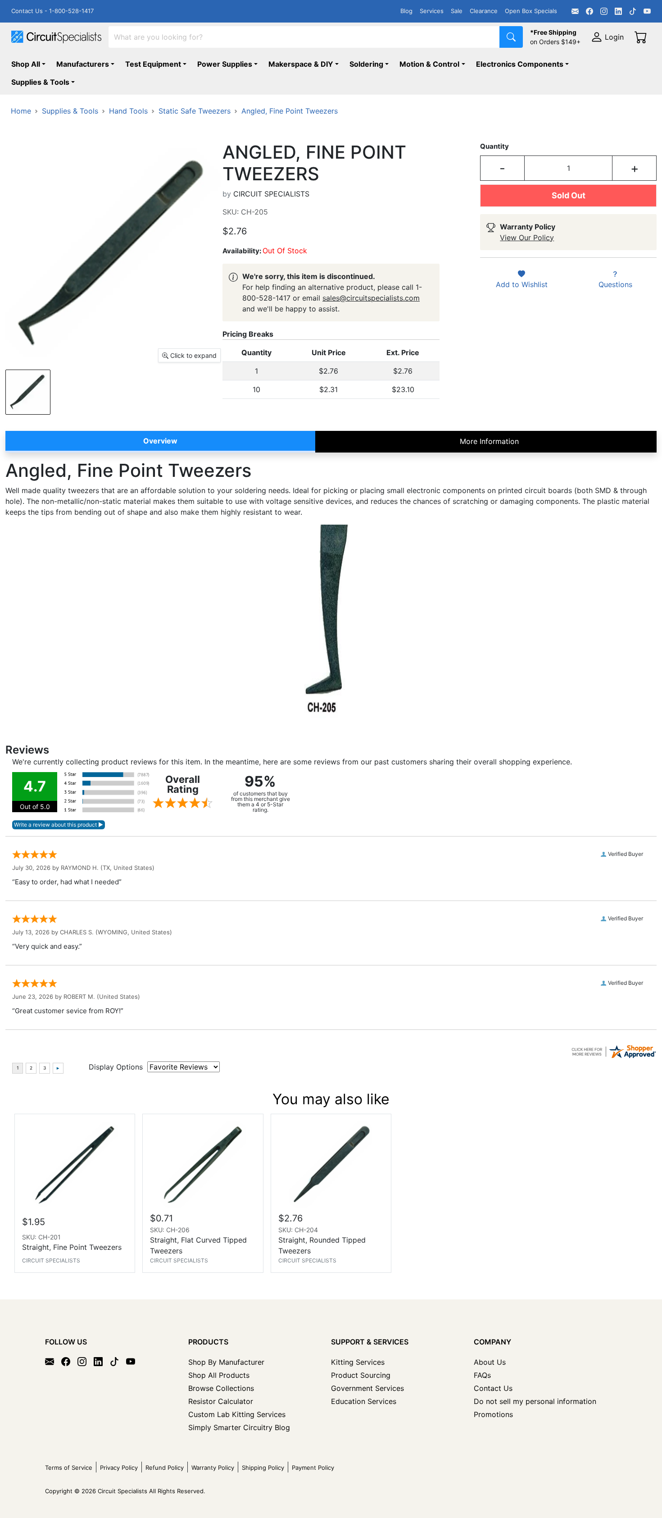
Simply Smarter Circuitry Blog (239, 1427)
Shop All (25, 64)
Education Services (363, 1401)
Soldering (366, 64)
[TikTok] (632, 11)
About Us (490, 1362)
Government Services (367, 1388)
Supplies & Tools (40, 82)
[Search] (511, 37)
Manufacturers (82, 64)
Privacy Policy (119, 1467)
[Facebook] (589, 11)
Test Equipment (153, 64)
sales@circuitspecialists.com (371, 297)
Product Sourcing (360, 1375)
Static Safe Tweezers (195, 110)
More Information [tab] (489, 441)
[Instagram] (604, 11)
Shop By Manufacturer (226, 1362)
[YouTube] (647, 11)
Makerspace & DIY (300, 64)
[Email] (575, 11)
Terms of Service (68, 1467)
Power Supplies (224, 64)
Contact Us (493, 1388)
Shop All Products (218, 1375)
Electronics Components (519, 64)
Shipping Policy (263, 1467)
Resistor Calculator (220, 1401)
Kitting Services (358, 1362)
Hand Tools (128, 110)
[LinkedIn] (618, 11)
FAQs (482, 1375)
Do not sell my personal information (535, 1401)
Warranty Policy (212, 1467)
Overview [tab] (160, 440)
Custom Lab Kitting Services (237, 1414)
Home (21, 110)
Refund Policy (164, 1467)
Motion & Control (429, 64)
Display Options (116, 1066)
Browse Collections (221, 1388)
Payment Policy (313, 1467)
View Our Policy (527, 237)
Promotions (493, 1414)
